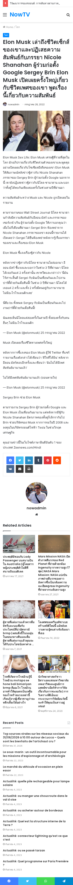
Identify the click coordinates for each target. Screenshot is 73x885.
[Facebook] (10, 460)
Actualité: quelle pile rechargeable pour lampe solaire (36, 783)
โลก (17, 27)
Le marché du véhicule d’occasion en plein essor (33, 769)
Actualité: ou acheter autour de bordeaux (33, 810)
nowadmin (13, 104)
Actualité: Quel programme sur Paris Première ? (36, 863)
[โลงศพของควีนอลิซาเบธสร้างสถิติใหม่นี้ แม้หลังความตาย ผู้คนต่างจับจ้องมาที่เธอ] (54, 609)
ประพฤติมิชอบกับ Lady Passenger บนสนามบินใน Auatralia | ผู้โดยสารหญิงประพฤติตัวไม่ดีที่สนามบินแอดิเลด (18, 564)
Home (9, 27)
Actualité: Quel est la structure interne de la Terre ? (34, 823)
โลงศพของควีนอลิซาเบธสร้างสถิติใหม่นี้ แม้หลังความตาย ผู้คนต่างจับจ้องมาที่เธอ (53, 627)
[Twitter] (20, 460)
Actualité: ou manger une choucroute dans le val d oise (35, 798)
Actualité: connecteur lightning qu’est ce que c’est (35, 838)
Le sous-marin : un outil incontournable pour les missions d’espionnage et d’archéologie (34, 754)
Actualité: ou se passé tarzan (24, 850)
